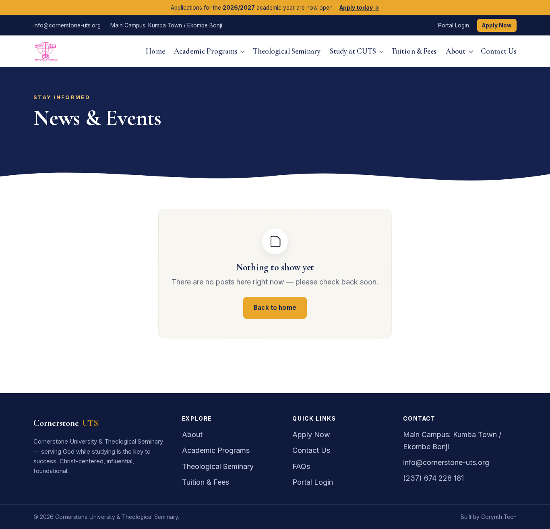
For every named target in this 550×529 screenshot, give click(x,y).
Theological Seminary (287, 50)
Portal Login (453, 25)
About (455, 50)
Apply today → (359, 7)
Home (155, 50)
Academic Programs (206, 50)
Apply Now (497, 25)
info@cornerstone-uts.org (67, 25)
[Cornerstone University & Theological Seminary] (45, 51)
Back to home (275, 307)
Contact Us (499, 50)
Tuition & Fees (413, 50)
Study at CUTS (353, 50)
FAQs (301, 466)
